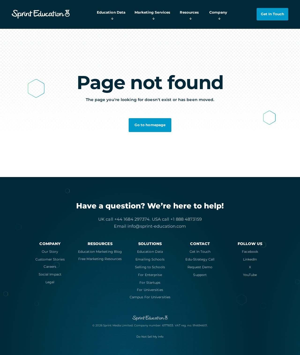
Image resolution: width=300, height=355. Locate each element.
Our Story (50, 251)
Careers (50, 266)
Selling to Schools (150, 267)
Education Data (150, 251)
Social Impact (50, 274)
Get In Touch (200, 251)
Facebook (250, 251)
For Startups (149, 282)
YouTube (250, 275)
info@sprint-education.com (157, 226)
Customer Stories (50, 259)
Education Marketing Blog (100, 251)
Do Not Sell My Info (150, 336)
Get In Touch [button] (272, 14)
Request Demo (200, 267)
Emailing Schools (150, 259)
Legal (50, 282)
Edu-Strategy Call (199, 259)
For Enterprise (150, 275)
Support (200, 275)
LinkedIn (250, 259)
